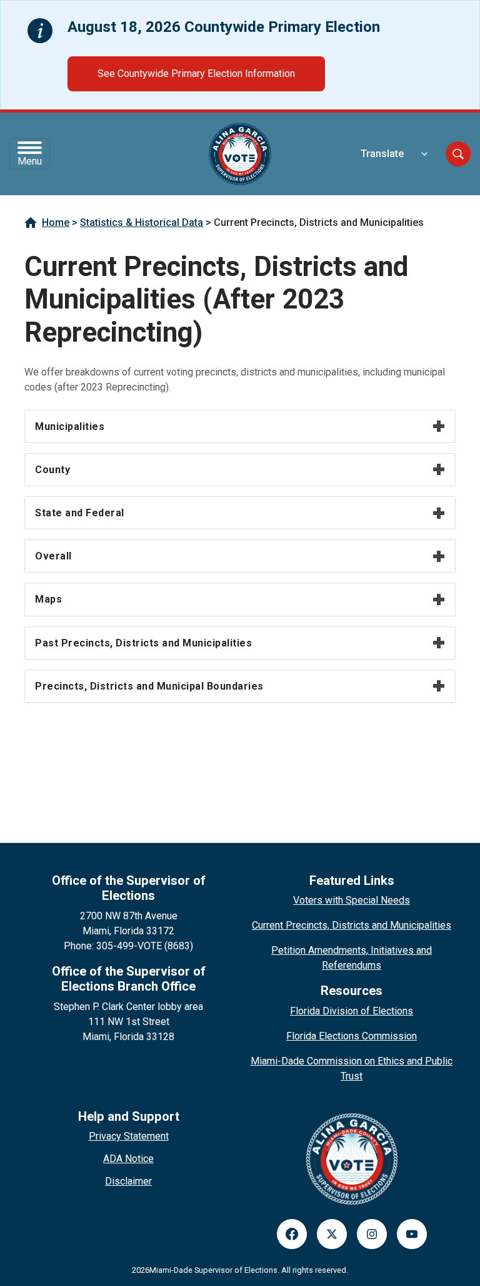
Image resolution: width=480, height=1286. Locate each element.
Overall (53, 556)
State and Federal (79, 513)
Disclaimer (128, 1181)
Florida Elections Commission (351, 1036)
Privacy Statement (129, 1136)
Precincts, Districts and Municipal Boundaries (149, 686)
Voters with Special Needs (351, 900)
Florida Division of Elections (351, 1011)
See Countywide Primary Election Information (196, 73)
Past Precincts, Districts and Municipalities (143, 643)
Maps (48, 599)
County (52, 470)
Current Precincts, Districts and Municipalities (351, 925)
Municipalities (69, 426)
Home (55, 222)
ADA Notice (128, 1159)
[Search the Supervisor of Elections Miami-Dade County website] (458, 153)
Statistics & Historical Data (141, 222)
